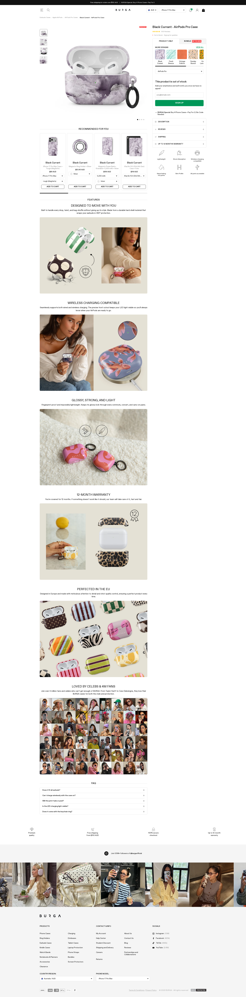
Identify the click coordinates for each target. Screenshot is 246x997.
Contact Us (129, 938)
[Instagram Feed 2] (167, 885)
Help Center (101, 938)
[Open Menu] (42, 10)
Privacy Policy (151, 990)
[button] (161, 31)
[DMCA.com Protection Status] (198, 990)
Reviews (127, 948)
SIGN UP (179, 103)
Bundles (71, 957)
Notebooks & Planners (49, 957)
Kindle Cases (45, 948)
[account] (197, 10)
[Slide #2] (141, 119)
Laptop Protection (75, 948)
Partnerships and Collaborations (131, 953)
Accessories (45, 962)
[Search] (48, 10)
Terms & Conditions (137, 990)
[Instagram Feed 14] (79, 885)
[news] (190, 10)
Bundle (192, 41)
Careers (99, 952)
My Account (101, 933)
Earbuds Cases (45, 17)
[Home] (123, 10)
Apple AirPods (57, 17)
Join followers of (126, 853)
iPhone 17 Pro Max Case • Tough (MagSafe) (52, 167)
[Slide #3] (143, 119)
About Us (128, 933)
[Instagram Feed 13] (34, 885)
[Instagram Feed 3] (211, 885)
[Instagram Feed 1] (123, 885)
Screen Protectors (75, 962)
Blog (126, 943)
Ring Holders (45, 938)
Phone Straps (73, 952)
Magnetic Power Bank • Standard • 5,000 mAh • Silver (107, 167)
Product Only (166, 41)
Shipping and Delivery (105, 948)
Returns (99, 959)
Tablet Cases (73, 943)
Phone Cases (45, 933)
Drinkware (72, 938)
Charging (71, 933)
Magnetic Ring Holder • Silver (80, 166)
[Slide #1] (139, 119)
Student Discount (103, 943)
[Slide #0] (137, 119)
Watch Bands (45, 952)
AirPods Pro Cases (71, 17)
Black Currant (52, 163)
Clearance (44, 967)
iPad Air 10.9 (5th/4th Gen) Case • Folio (134, 167)
